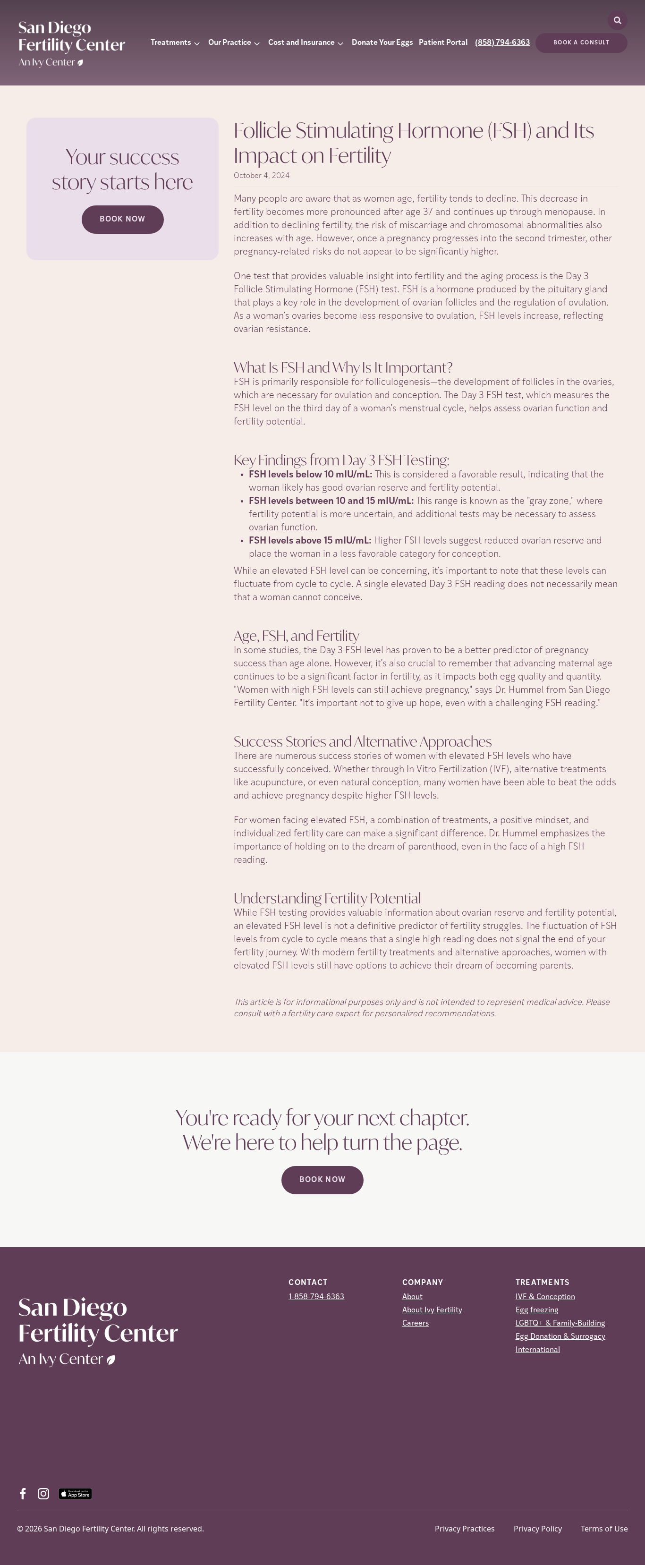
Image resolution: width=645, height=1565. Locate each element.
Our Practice (229, 43)
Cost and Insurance (301, 43)
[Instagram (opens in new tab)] (43, 1493)
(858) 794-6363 (502, 43)
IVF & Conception (545, 1297)
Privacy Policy (538, 1528)
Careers (415, 1323)
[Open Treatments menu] (197, 43)
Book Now (123, 219)
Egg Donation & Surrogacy (560, 1337)
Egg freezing (537, 1310)
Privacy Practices (465, 1528)
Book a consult (581, 43)
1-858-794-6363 (316, 1297)
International (538, 1350)
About (412, 1297)
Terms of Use (604, 1528)
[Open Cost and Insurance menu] (340, 43)
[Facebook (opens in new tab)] (22, 1493)
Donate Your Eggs (382, 43)
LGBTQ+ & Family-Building (560, 1323)
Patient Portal (443, 43)
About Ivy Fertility (432, 1310)
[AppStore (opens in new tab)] (75, 1493)
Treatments (171, 43)
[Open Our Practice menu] (257, 43)
